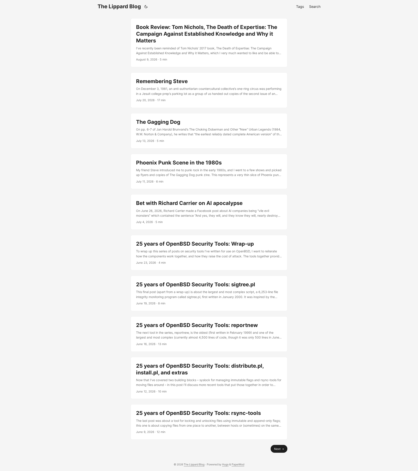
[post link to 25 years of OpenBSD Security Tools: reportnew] (209, 334)
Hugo (225, 464)
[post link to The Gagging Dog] (209, 130)
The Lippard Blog (119, 6)
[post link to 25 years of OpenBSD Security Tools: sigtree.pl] (209, 293)
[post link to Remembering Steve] (209, 90)
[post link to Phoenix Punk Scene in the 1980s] (209, 171)
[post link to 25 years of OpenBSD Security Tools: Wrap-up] (209, 252)
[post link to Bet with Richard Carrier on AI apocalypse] (209, 212)
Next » (279, 449)
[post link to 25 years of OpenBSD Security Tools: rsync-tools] (209, 421)
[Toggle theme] (146, 6)
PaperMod (238, 464)
